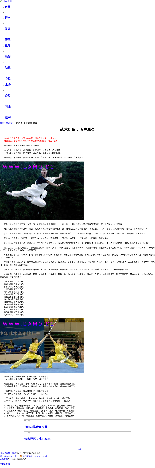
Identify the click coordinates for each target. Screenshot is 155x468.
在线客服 (4, 459)
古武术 (9, 123)
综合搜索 (4, 453)
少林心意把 (5, 464)
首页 (2, 123)
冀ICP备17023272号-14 (9, 456)
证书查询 (12, 453)
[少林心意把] (6, 1)
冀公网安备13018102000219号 (35, 456)
